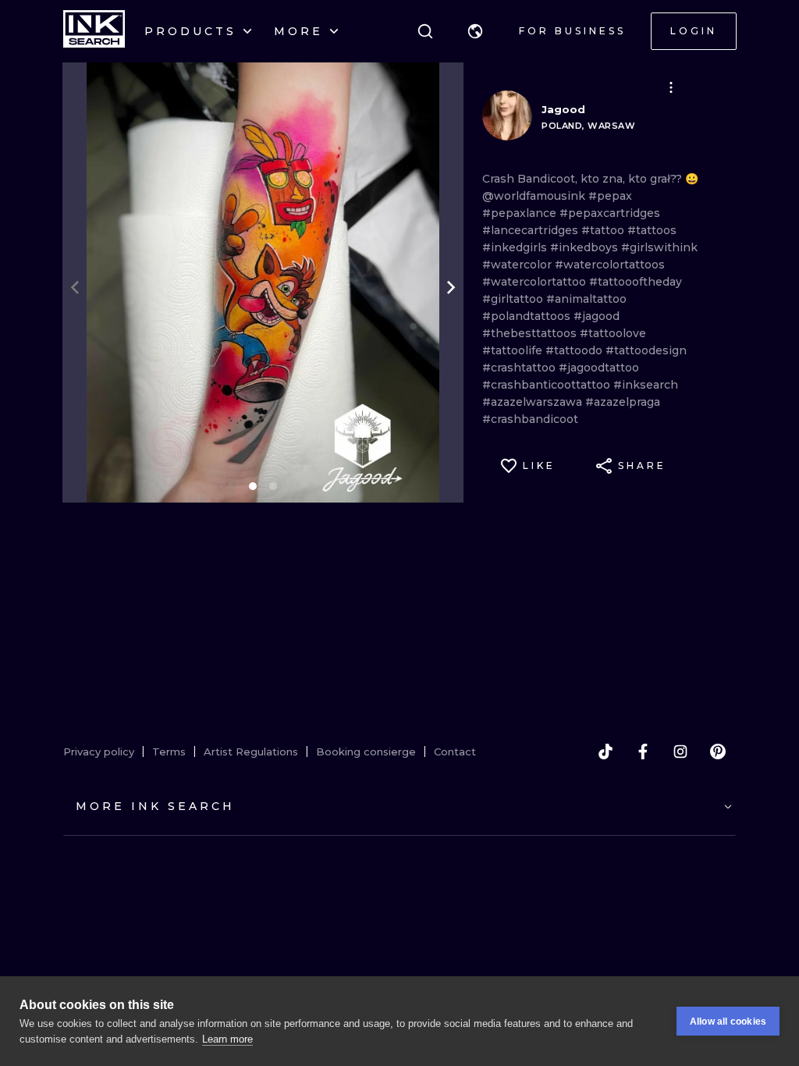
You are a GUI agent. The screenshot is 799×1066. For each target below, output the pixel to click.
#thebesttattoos (531, 333)
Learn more (227, 1039)
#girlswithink (659, 247)
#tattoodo (575, 350)
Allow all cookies (728, 1021)
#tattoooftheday (635, 282)
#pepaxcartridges (609, 213)
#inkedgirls (516, 247)
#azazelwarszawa (533, 402)
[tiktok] (605, 751)
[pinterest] (718, 751)
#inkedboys (585, 247)
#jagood (597, 316)
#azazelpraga (622, 402)
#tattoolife (513, 350)
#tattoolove (613, 333)
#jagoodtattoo (599, 368)
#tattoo (604, 230)
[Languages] (475, 31)
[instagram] (680, 751)
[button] (475, 31)
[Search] (425, 31)
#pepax (610, 196)
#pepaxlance (520, 213)
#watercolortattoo (535, 282)
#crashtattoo (520, 368)
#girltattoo (514, 299)
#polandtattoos (528, 316)
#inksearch (645, 385)
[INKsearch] (94, 31)
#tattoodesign (646, 350)
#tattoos (651, 230)
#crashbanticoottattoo (547, 385)
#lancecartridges (531, 230)
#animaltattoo (586, 299)
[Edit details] (671, 87)
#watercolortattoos (610, 265)
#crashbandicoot (530, 419)
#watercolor (518, 265)
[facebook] (643, 751)
